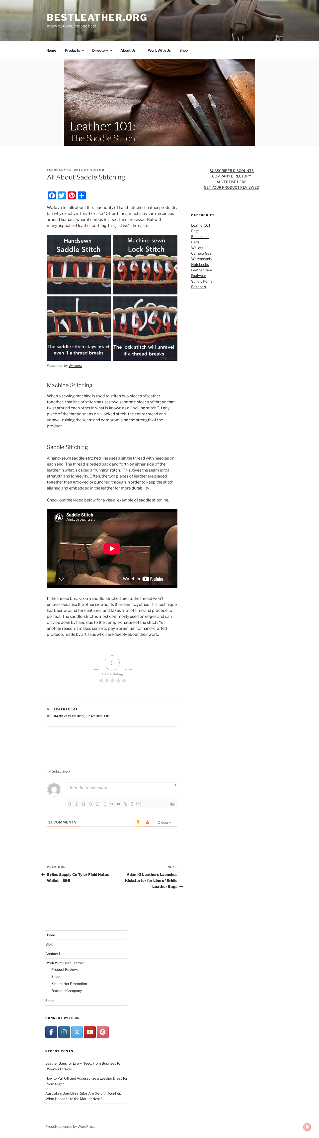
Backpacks (200, 236)
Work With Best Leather (64, 963)
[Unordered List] (104, 804)
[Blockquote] (111, 804)
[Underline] (83, 804)
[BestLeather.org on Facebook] (51, 1032)
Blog (49, 944)
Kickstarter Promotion (69, 983)
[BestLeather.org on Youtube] (89, 1032)
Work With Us (159, 50)
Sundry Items (201, 281)
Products (72, 50)
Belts (195, 242)
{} (132, 804)
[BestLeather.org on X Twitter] (77, 1032)
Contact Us (54, 954)
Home (51, 50)
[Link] (125, 804)
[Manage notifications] (307, 1127)
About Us (128, 50)
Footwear (198, 275)
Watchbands (201, 259)
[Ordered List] (97, 804)
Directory (100, 50)
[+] (139, 804)
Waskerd (75, 366)
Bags (195, 231)
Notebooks (200, 264)
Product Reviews (65, 969)
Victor (97, 170)
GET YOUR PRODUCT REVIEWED (231, 187)
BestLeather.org (97, 17)
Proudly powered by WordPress (70, 1126)
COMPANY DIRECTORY (231, 176)
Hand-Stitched (69, 716)
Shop (183, 50)
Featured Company (66, 990)
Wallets (197, 248)
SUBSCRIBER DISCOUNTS (232, 170)
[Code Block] (118, 804)
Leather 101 (66, 709)
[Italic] (76, 804)
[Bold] (69, 804)
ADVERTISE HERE (231, 182)
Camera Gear (202, 253)
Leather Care (201, 270)
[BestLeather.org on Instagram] (64, 1032)
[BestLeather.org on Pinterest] (102, 1032)
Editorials (198, 287)
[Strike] (90, 804)
